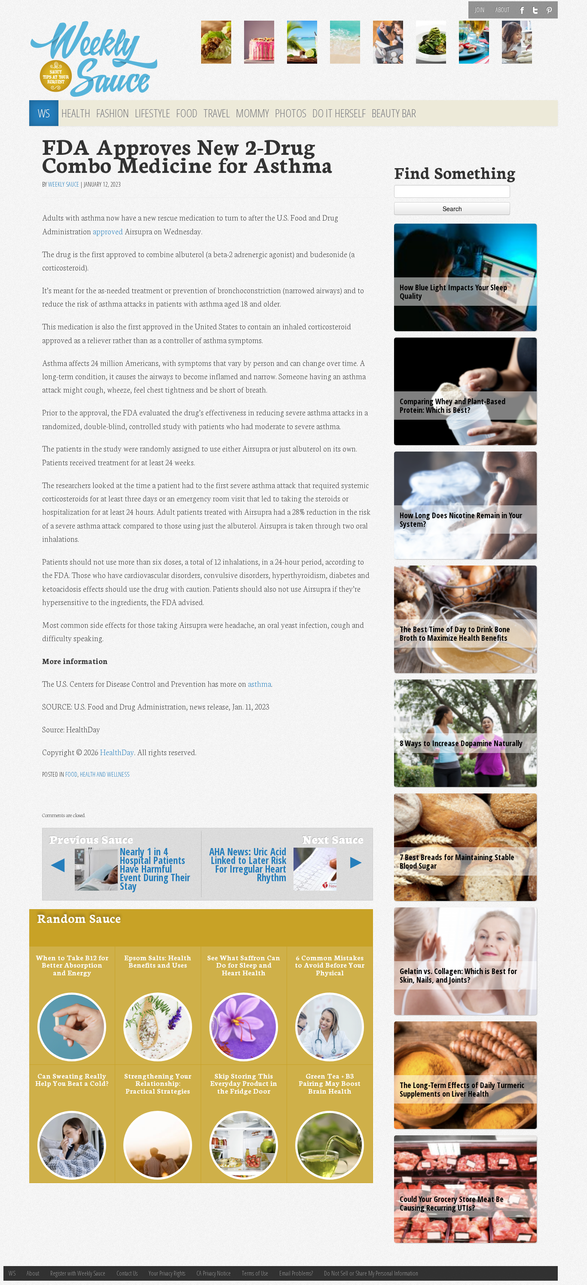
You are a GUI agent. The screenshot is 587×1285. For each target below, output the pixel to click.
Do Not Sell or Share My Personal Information (371, 1273)
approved (108, 231)
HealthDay (117, 752)
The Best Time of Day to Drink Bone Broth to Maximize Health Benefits (455, 633)
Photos (290, 113)
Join (479, 10)
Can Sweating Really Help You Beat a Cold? (71, 1079)
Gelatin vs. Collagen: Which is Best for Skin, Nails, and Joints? (458, 975)
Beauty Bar (394, 113)
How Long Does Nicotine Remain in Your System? (461, 519)
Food (186, 113)
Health (75, 113)
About (502, 10)
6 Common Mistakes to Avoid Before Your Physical (329, 965)
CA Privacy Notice (213, 1273)
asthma (259, 683)
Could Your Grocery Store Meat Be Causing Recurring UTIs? (452, 1203)
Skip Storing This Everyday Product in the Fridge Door (243, 1083)
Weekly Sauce (63, 184)
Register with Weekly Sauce (77, 1273)
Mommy (252, 113)
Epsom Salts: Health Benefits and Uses (157, 961)
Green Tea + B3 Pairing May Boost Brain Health (330, 1083)
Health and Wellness (104, 774)
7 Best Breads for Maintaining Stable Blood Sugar (457, 861)
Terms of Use (255, 1273)
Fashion (112, 113)
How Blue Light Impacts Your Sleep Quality (453, 291)
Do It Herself (339, 113)
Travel (216, 113)
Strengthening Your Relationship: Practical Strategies (157, 1083)
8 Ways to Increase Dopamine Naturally (461, 743)
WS (44, 113)
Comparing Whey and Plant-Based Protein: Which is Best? (452, 405)
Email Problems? (296, 1273)
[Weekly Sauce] (108, 59)
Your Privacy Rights (167, 1273)
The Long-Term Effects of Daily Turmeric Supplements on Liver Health (462, 1089)
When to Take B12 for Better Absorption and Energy (72, 965)
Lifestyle (152, 113)
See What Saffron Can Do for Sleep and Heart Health (243, 965)
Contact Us (127, 1273)
